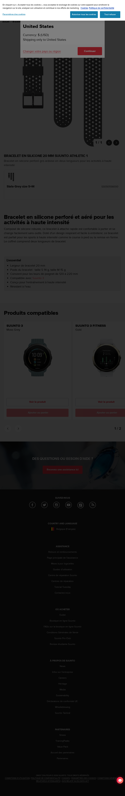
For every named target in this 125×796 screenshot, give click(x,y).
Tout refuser (110, 14)
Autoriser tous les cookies (84, 14)
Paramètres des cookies (14, 14)
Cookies (84, 8)
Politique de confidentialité (101, 8)
